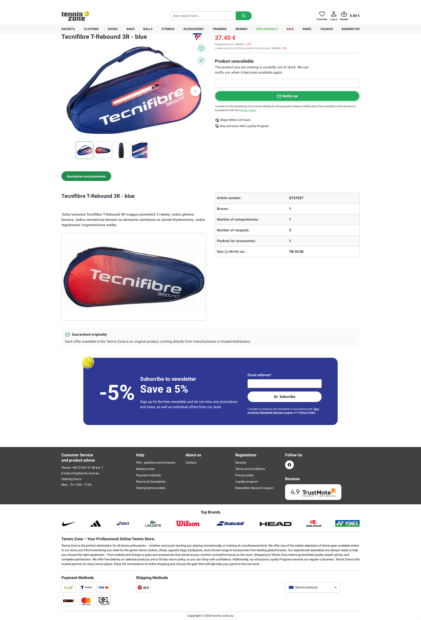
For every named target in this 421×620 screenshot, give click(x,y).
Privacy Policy (247, 110)
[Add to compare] (201, 60)
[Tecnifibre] (197, 36)
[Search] (244, 15)
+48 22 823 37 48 (85, 3)
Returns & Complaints (151, 481)
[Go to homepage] (75, 16)
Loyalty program (246, 481)
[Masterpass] (68, 600)
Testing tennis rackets (151, 488)
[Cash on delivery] (103, 600)
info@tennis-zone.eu (85, 473)
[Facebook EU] (289, 464)
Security (240, 462)
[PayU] (68, 587)
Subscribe (287, 397)
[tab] (86, 176)
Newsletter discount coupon (276, 412)
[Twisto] (86, 587)
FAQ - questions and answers (155, 462)
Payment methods (148, 475)
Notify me (290, 96)
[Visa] (103, 587)
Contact (191, 462)
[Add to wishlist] (201, 48)
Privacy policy (244, 475)
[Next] (195, 91)
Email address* (259, 375)
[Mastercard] (86, 600)
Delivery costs (145, 469)
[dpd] (143, 587)
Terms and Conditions (250, 469)
